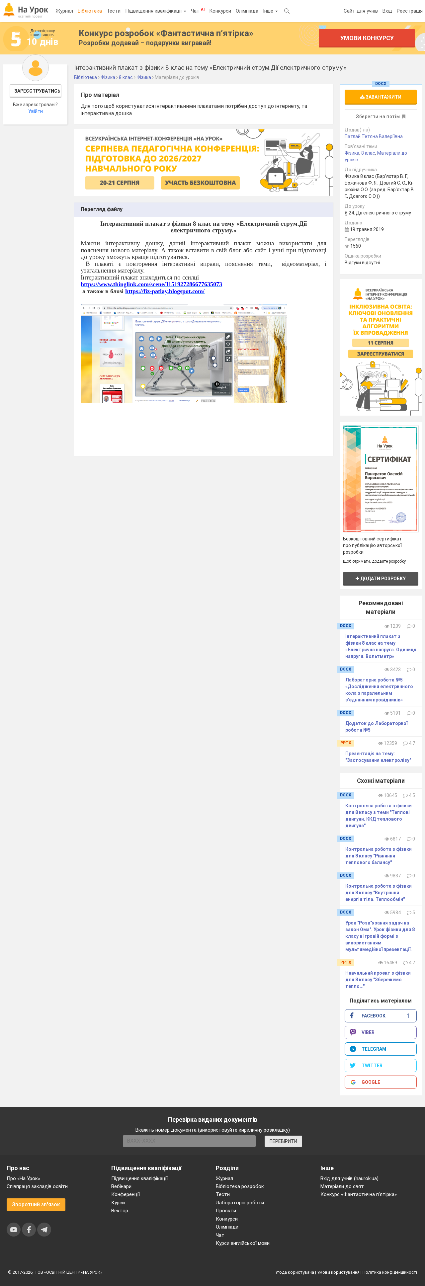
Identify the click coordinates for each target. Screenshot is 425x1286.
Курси (118, 1203)
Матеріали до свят (342, 1186)
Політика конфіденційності (390, 1272)
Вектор (119, 1211)
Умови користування (338, 1272)
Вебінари (121, 1186)
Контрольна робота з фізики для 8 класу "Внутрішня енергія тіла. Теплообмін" (378, 892)
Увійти (35, 111)
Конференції (125, 1194)
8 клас (368, 153)
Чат (198, 10)
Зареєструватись (37, 91)
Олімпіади (227, 1227)
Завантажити (383, 97)
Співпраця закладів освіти (37, 1186)
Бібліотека (90, 11)
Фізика (352, 153)
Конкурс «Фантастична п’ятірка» (358, 1194)
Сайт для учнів (361, 11)
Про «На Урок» (23, 1178)
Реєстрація (410, 11)
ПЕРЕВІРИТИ (283, 1141)
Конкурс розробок (166, 33)
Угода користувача (294, 1272)
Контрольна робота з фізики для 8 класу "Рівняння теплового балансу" (378, 855)
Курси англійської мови (243, 1243)
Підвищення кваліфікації (154, 11)
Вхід (387, 11)
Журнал (64, 11)
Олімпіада (247, 11)
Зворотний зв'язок (36, 1204)
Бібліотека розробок (240, 1186)
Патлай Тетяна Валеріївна (374, 136)
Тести (114, 11)
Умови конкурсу (366, 38)
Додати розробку (382, 578)
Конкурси (220, 11)
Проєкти (226, 1211)
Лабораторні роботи (240, 1203)
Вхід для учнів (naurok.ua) (349, 1178)
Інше (269, 11)
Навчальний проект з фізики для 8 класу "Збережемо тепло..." (378, 979)
